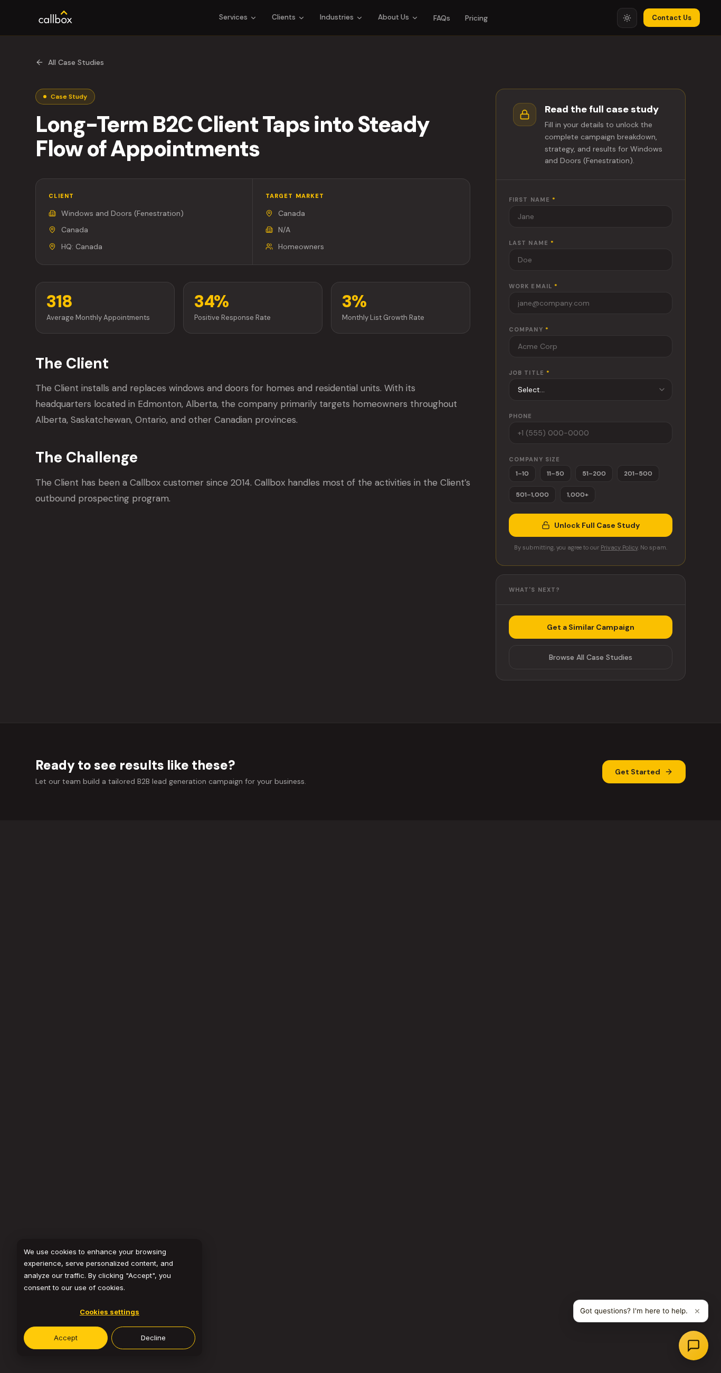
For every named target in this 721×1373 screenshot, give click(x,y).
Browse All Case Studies (590, 657)
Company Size (534, 459)
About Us (393, 17)
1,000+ (578, 494)
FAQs (441, 18)
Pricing (476, 18)
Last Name (531, 243)
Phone (521, 416)
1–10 (522, 473)
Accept (66, 1337)
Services (233, 17)
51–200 (594, 473)
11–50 (555, 473)
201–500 (638, 473)
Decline (153, 1337)
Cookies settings (109, 1312)
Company (529, 329)
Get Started (637, 772)
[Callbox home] (55, 18)
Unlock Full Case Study (597, 525)
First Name (532, 199)
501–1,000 (532, 494)
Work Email (533, 286)
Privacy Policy (619, 547)
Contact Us (671, 17)
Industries (337, 17)
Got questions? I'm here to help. (634, 1310)
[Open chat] (693, 1345)
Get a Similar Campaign (590, 627)
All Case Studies (76, 62)
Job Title (529, 372)
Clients (284, 17)
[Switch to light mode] (627, 18)
